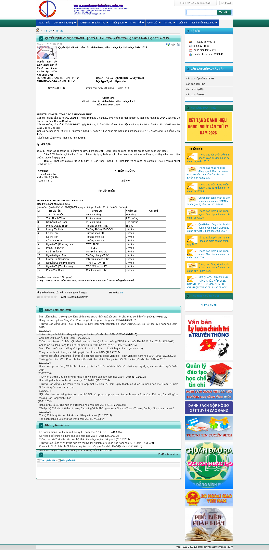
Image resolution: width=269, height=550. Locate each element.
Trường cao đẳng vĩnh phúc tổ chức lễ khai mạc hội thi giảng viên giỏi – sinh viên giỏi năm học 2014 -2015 (100, 355)
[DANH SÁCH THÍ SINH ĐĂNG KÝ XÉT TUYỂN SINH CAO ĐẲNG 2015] (209, 413)
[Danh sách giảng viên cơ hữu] (209, 399)
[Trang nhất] (37, 30)
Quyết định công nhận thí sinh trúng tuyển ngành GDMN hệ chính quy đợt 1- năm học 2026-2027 (208, 228)
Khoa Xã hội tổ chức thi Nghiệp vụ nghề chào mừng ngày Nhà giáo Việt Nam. (83, 446)
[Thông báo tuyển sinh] (209, 439)
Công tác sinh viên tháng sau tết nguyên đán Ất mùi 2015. (72, 352)
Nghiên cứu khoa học (202, 22)
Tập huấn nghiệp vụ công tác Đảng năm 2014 (65, 418)
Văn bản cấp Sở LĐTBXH (200, 78)
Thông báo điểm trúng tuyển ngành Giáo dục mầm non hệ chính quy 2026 (208, 188)
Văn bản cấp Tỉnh (195, 84)
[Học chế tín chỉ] (209, 387)
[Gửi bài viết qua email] (168, 44)
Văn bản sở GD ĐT (196, 94)
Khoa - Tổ (135, 22)
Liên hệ (183, 22)
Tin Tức (168, 22)
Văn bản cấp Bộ (194, 89)
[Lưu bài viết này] (178, 44)
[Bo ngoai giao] (209, 505)
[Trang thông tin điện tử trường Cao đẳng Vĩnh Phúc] (83, 8)
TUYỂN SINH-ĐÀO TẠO (92, 22)
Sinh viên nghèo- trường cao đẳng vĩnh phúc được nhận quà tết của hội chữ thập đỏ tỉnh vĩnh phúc (96, 316)
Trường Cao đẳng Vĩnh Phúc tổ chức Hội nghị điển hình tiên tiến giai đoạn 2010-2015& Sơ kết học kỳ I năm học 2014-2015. (108, 325)
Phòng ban (118, 22)
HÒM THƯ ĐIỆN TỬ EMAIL (205, 296)
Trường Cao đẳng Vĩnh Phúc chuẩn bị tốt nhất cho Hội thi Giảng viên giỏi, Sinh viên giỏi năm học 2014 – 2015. (102, 359)
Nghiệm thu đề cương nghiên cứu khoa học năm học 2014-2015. (76, 404)
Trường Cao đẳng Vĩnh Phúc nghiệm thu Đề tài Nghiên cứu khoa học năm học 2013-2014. (90, 442)
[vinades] (209, 541)
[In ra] (173, 44)
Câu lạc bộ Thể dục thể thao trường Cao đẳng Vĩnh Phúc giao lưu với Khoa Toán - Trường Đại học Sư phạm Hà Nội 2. (107, 408)
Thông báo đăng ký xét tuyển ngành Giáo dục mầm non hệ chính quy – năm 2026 (208, 267)
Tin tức (59, 30)
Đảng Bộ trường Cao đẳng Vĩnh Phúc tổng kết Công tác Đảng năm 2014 (80, 320)
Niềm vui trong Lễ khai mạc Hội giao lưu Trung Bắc (68, 450)
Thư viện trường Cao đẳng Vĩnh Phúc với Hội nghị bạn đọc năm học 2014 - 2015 (85, 376)
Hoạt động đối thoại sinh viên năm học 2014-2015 (67, 380)
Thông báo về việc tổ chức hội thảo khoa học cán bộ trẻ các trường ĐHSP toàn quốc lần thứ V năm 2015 (99, 341)
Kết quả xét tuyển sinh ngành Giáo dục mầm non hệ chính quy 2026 (208, 241)
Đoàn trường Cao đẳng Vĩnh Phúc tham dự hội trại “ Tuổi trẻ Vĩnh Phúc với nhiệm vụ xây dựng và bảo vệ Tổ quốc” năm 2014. (108, 368)
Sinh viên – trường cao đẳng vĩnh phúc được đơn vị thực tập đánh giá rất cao (83, 348)
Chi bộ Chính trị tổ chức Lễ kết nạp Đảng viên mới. (68, 415)
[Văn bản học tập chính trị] (209, 359)
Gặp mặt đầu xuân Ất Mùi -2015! (57, 337)
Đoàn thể (152, 22)
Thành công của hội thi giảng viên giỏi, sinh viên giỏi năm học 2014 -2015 (81, 334)
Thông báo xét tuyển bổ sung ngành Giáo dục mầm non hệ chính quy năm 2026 (208, 158)
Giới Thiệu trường (63, 22)
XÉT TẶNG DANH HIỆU (204, 107)
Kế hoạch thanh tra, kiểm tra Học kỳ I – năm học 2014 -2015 (73, 432)
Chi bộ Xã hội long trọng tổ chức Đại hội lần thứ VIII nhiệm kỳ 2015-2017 (80, 344)
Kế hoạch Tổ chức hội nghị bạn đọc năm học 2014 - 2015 (72, 435)
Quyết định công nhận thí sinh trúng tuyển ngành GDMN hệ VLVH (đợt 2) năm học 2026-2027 (208, 201)
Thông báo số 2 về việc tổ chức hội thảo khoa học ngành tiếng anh (77, 439)
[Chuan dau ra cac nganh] (209, 488)
